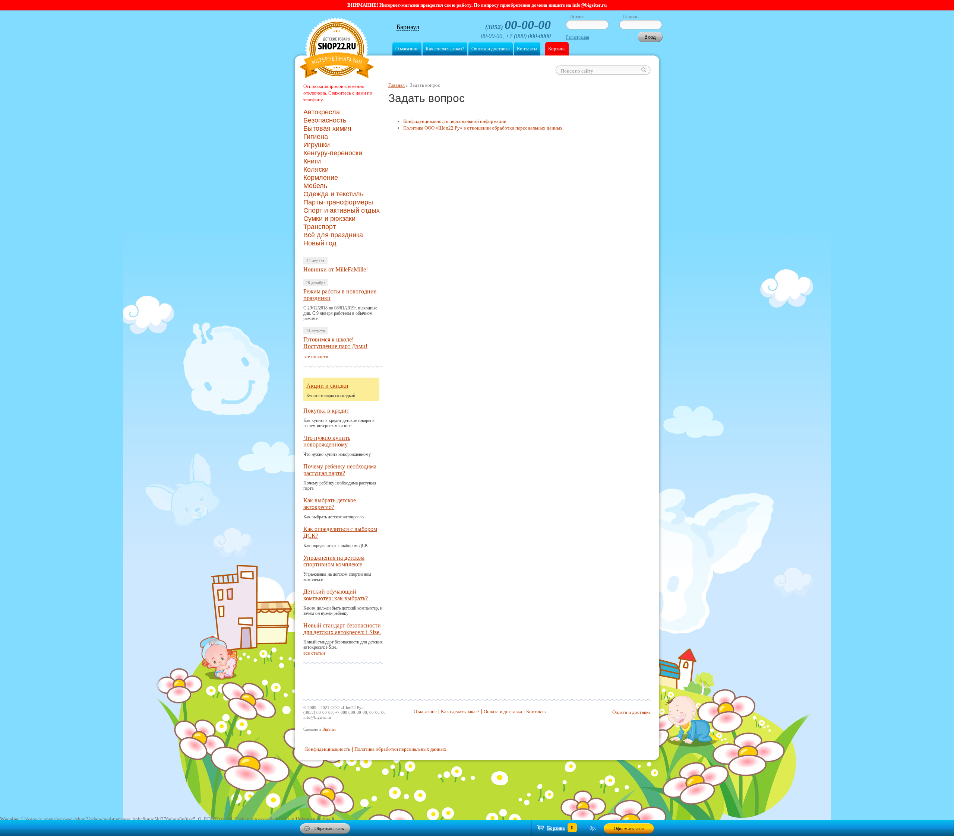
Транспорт (319, 227)
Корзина (557, 48)
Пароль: (631, 16)
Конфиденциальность (327, 749)
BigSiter (329, 729)
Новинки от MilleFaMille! (335, 269)
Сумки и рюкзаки (329, 218)
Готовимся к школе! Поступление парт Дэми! (335, 342)
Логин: (577, 16)
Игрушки (316, 145)
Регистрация (577, 37)
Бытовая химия (327, 128)
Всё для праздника (333, 235)
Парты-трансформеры (338, 202)
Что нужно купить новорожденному (326, 441)
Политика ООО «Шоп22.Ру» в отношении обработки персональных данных (483, 128)
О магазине (406, 48)
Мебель (315, 186)
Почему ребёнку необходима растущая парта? (339, 469)
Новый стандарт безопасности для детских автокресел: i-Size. (342, 628)
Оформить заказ (629, 828)
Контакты (527, 48)
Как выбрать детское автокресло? (329, 503)
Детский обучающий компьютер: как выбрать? (335, 594)
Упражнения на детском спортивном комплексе (333, 561)
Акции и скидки (327, 385)
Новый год (320, 243)
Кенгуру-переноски (332, 153)
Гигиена (315, 136)
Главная (396, 85)
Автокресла (321, 112)
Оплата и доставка (490, 48)
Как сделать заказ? (445, 48)
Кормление (320, 177)
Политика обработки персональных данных (400, 749)
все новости (315, 356)
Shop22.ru (336, 49)
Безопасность (324, 120)
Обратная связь (329, 828)
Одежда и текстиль (333, 194)
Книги (312, 161)
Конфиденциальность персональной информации (454, 121)
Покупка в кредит (326, 410)
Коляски (316, 169)
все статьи (314, 653)
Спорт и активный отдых (341, 210)
